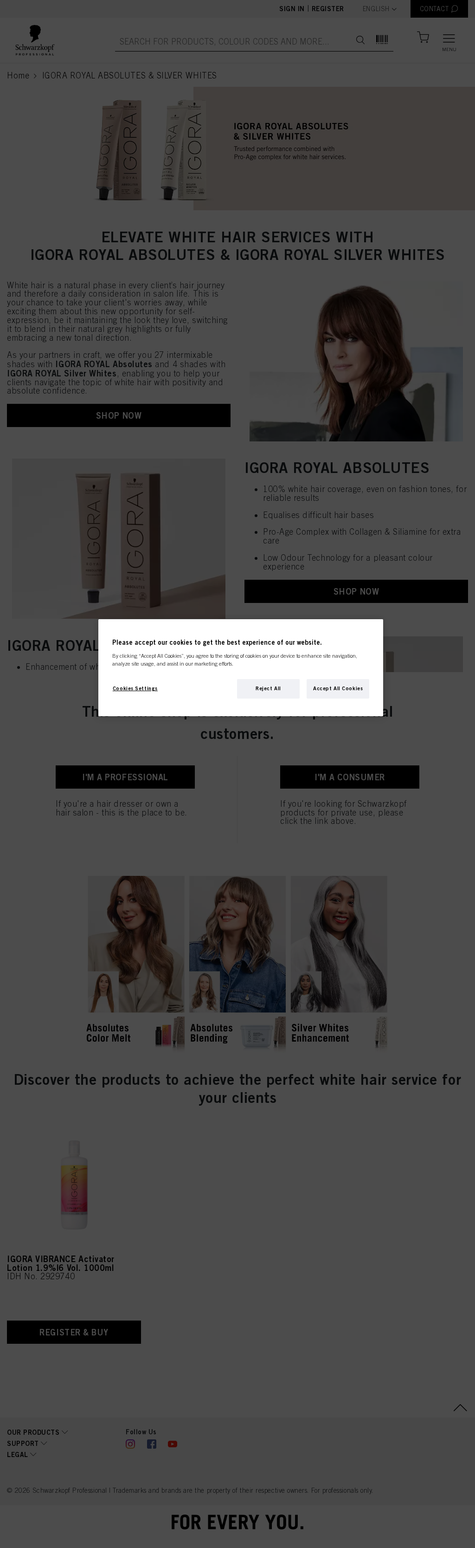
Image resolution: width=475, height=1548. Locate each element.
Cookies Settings (135, 688)
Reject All (268, 688)
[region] (240, 667)
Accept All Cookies (338, 688)
